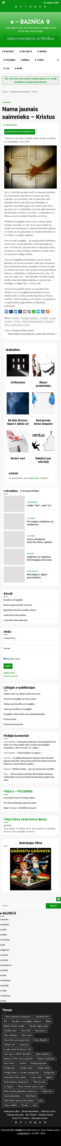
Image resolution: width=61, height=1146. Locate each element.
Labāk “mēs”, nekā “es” (14, 504)
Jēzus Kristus (9, 1063)
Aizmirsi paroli (11, 676)
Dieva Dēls (25, 1031)
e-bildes (3, 935)
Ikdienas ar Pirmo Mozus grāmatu (18, 1059)
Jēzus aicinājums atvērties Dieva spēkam (14, 539)
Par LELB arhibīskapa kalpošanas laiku (20, 803)
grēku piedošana (43, 1054)
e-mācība (4, 955)
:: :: (23, 1133)
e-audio (3, 930)
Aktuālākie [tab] (11, 490)
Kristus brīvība (10, 719)
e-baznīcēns (10, 638)
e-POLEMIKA (9, 60)
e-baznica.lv (24, 1045)
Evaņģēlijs (44, 318)
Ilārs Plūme (31, 1115)
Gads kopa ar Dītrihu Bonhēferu (18, 1054)
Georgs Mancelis (15, 1115)
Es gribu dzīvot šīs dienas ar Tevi (17, 1050)
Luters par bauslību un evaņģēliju (18, 709)
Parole (7, 648)
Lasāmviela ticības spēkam (15, 615)
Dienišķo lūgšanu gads (38, 1026)
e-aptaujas (4, 925)
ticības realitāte (10, 1105)
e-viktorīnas (5, 996)
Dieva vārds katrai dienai (29, 819)
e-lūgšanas (4, 950)
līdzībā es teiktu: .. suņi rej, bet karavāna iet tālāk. (33, 769)
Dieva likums (40, 1031)
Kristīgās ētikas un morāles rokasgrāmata (21, 1073)
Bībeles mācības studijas (14, 1026)
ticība (40, 1101)
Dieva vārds (26, 1036)
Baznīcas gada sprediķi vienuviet (18, 605)
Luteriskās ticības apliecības (16, 620)
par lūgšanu (9, 1087)
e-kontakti (8, 51)
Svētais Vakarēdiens (12, 1096)
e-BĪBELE (25, 60)
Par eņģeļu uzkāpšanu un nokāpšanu (14, 521)
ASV (5, 1022)
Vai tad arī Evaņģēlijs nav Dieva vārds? (20, 699)
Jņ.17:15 (7, 826)
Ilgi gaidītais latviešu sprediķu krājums (20, 610)
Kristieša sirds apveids (13, 724)
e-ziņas (3, 1001)
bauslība (15, 318)
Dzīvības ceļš (9, 1045)
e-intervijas (5, 940)
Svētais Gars (47, 1091)
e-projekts (26, 51)
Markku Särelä (45, 1115)
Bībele (48, 1022)
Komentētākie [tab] (30, 490)
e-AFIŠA (18, 68)
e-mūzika (4, 960)
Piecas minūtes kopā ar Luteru (17, 325)
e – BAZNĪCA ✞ (31, 22)
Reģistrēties (9, 673)
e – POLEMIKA (22, 791)
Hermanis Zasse (39, 1118)
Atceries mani (12, 659)
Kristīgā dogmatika (38, 1063)
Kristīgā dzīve (9, 1068)
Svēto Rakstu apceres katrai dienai (18, 1101)
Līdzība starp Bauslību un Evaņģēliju (19, 704)
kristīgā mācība (26, 1068)
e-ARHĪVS (42, 51)
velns (34, 1105)
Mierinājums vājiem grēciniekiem (14, 574)
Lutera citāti (36, 1077)
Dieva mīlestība (10, 1036)
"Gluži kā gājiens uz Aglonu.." (29, 753)
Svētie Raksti (30, 1096)
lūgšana (49, 1077)
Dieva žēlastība (40, 1040)
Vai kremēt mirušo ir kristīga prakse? (19, 798)
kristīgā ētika (49, 1073)
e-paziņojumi (5, 965)
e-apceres (6, 102)
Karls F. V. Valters (21, 1118)
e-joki (2, 945)
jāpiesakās (34, 478)
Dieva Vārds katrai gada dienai (17, 1040)
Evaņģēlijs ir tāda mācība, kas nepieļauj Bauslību (24, 714)
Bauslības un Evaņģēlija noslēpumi (26, 1022)
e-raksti (30, 553)
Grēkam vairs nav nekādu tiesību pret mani (22, 694)
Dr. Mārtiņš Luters (10, 125)
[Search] (58, 60)
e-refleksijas (32, 502)
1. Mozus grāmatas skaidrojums (17, 1017)
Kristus (17, 322)
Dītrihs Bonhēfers (30, 1111)
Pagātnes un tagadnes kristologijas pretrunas (14, 557)
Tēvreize (24, 1105)
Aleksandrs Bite (11, 1111)
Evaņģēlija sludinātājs (29, 318)
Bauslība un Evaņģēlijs (13, 600)
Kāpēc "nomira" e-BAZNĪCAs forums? (20, 808)
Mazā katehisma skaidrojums (16, 1082)
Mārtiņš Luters (39, 1082)
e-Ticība (39, 60)
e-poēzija (4, 970)
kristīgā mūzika (43, 1068)
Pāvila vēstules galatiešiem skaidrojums (38, 322)
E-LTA (6, 68)
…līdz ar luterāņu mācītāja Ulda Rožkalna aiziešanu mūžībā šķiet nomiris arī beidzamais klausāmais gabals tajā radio (29, 777)
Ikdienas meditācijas (46, 1059)
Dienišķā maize (10, 1031)
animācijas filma (42, 1017)
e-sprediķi (4, 986)
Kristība (22, 1063)
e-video (3, 991)
